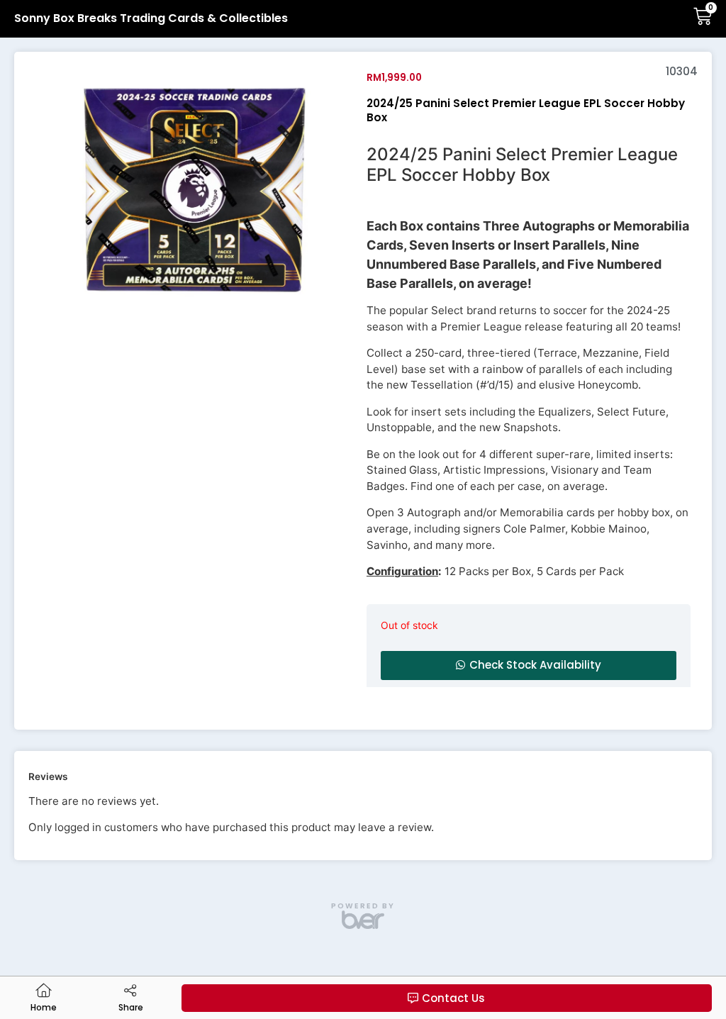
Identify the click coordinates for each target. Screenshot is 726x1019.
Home (43, 1007)
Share (130, 1007)
